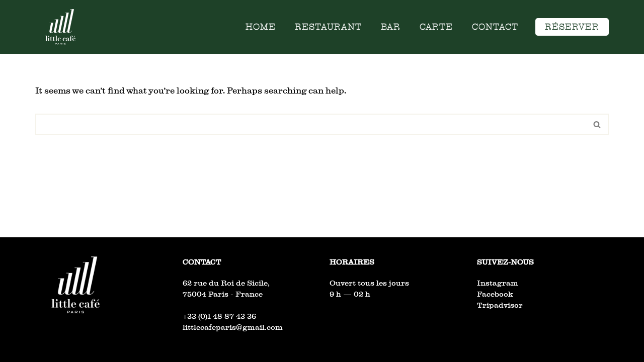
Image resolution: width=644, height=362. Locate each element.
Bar (390, 27)
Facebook (495, 294)
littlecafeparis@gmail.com (233, 327)
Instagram (497, 283)
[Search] (597, 124)
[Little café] (60, 27)
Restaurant (328, 27)
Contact (495, 27)
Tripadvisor (500, 305)
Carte (436, 27)
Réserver (572, 27)
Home (261, 27)
